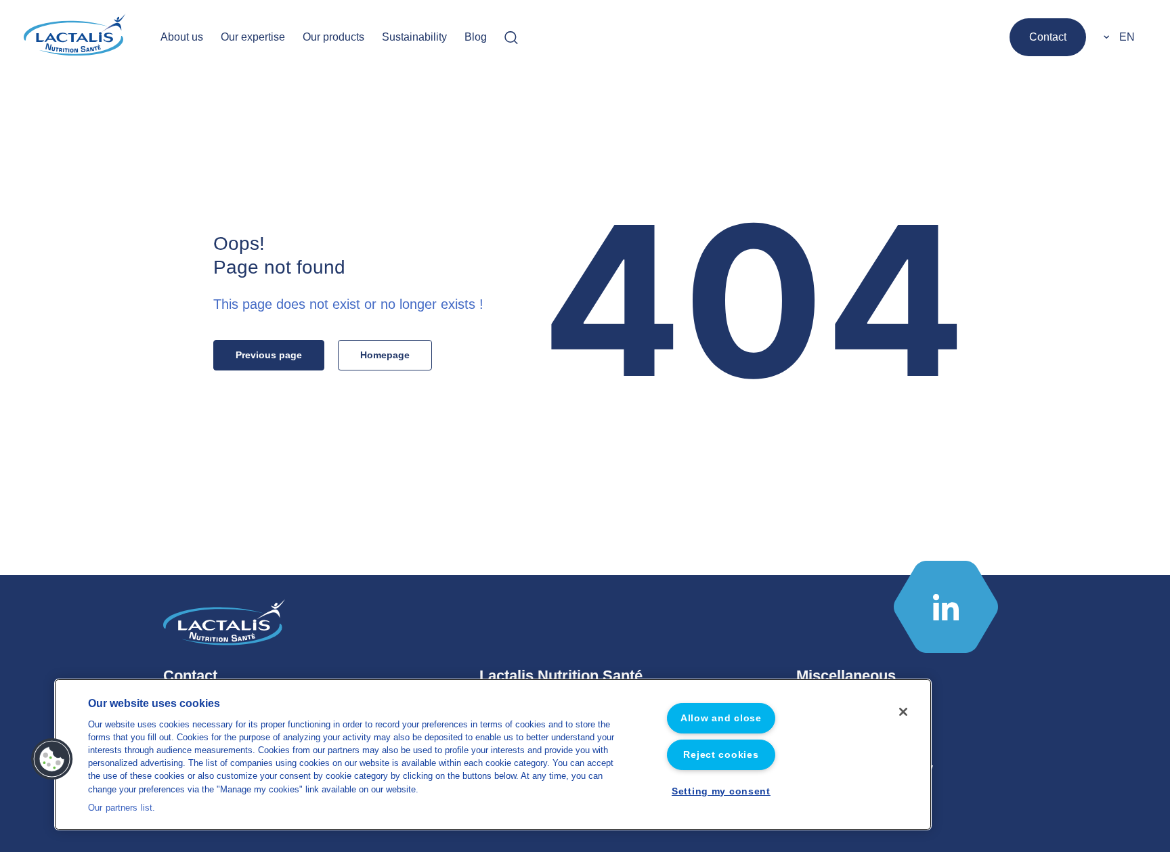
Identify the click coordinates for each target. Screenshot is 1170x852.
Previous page (269, 354)
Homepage (385, 354)
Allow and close (721, 717)
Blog (475, 37)
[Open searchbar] (511, 37)
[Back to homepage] (76, 37)
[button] (52, 759)
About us (181, 37)
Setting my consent (721, 791)
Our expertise (253, 37)
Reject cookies (720, 754)
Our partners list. (121, 807)
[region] (493, 754)
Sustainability (414, 37)
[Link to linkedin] (946, 607)
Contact (1047, 37)
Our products (333, 37)
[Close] (903, 712)
